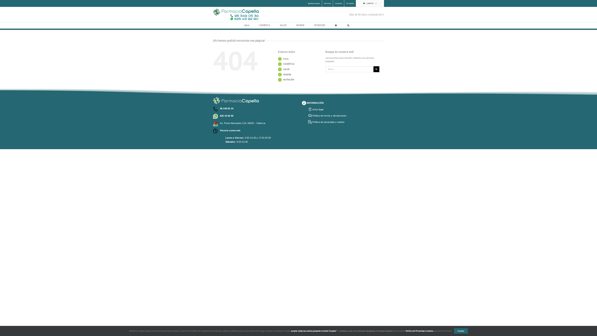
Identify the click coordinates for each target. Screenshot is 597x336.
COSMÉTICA (288, 64)
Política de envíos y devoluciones (329, 115)
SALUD (286, 69)
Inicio (286, 58)
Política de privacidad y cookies (328, 122)
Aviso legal (317, 109)
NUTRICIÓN (288, 79)
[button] (348, 25)
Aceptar (461, 331)
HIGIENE (287, 74)
